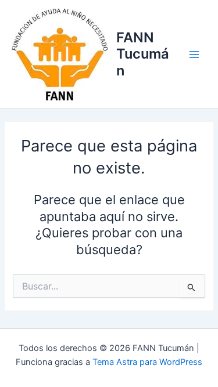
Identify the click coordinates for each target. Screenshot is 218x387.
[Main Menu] (194, 54)
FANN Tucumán (142, 54)
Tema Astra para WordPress (147, 362)
